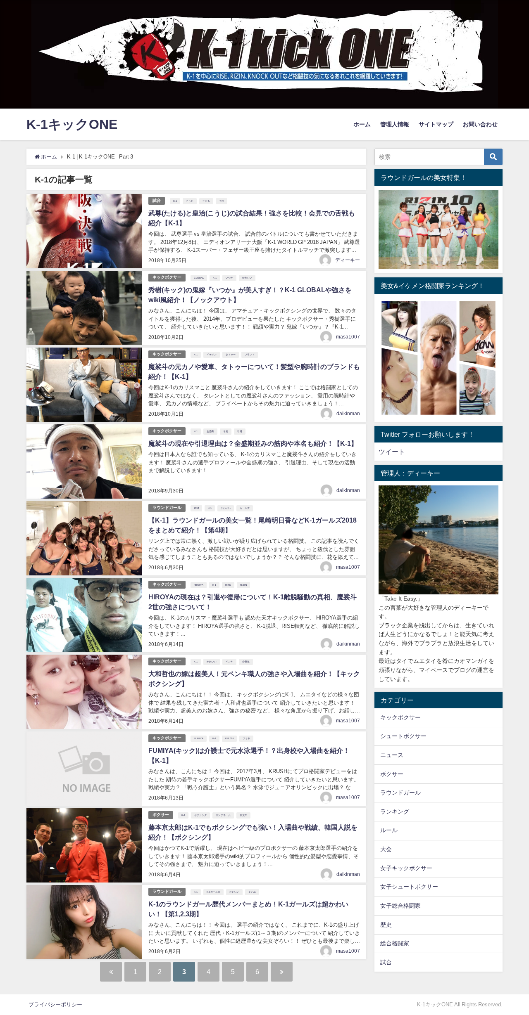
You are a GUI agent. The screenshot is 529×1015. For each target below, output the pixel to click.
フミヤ (246, 738)
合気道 (246, 661)
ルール (389, 830)
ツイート (392, 451)
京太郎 (243, 815)
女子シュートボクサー (409, 887)
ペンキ (229, 661)
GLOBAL (199, 278)
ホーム (362, 124)
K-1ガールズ (213, 892)
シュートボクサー (403, 736)
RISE (228, 585)
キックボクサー (167, 277)
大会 (386, 849)
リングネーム (223, 815)
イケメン (212, 354)
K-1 (175, 201)
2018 (196, 508)
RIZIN (243, 585)
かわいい (247, 278)
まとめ (252, 892)
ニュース (391, 755)
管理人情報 (394, 124)
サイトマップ (436, 124)
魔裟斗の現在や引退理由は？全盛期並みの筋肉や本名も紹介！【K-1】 (252, 443)
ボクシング (200, 815)
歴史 (386, 924)
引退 (239, 431)
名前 (225, 431)
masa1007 (348, 336)
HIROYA (198, 585)
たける (206, 201)
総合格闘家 (394, 943)
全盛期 (210, 431)
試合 (157, 200)
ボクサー (161, 814)
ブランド (250, 354)
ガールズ (245, 508)
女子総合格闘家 (400, 906)
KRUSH (229, 738)
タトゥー (231, 354)
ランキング (394, 811)
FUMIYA (198, 738)
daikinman (348, 413)
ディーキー (347, 260)
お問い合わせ (480, 124)
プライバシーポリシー (55, 1004)
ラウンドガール (167, 507)
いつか (229, 278)
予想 (221, 201)
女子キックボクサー (406, 868)
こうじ (189, 201)
